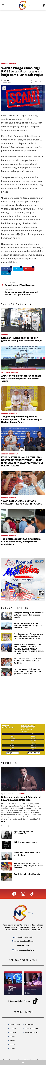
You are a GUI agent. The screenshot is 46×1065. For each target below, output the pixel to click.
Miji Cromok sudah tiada (25, 842)
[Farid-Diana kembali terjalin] (6, 877)
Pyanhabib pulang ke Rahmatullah (23, 833)
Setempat (5, 372)
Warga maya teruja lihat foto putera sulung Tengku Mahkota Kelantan (28, 865)
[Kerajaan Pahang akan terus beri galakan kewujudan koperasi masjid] (23, 320)
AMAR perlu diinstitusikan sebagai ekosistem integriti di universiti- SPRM (21, 378)
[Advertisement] (23, 34)
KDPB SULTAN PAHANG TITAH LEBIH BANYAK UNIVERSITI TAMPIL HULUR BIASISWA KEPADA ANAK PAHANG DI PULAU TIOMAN (22, 461)
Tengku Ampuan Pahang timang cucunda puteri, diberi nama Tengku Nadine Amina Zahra (21, 419)
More (4, 821)
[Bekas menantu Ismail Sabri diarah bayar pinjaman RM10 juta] (23, 779)
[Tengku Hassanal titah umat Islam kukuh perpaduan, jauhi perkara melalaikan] (23, 521)
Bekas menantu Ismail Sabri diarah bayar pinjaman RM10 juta (21, 798)
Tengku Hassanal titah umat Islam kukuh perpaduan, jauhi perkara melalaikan (21, 541)
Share (4, 88)
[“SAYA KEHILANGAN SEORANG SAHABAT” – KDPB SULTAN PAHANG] (23, 483)
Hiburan (21, 794)
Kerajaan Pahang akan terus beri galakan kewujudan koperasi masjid (21, 339)
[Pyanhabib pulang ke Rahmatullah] (6, 835)
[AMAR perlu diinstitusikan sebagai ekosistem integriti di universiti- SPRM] (23, 358)
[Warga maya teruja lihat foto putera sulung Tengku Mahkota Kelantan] (6, 866)
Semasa (4, 334)
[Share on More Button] (23, 1062)
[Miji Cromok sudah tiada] (6, 845)
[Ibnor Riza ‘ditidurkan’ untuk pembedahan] (6, 856)
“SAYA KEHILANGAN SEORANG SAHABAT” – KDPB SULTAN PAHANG (21, 502)
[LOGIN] (43, 5)
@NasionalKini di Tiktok (19, 1001)
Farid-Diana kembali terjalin (27, 874)
